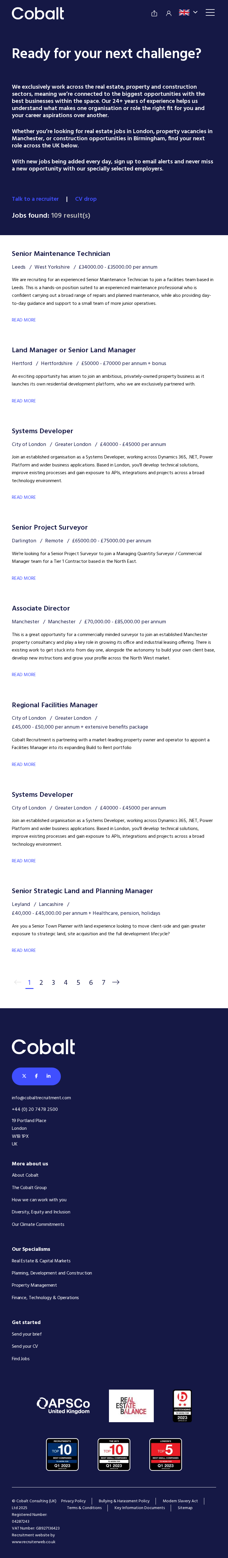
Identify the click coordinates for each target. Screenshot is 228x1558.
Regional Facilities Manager (55, 705)
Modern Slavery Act (180, 1501)
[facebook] (36, 1076)
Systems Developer (42, 431)
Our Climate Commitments (38, 1225)
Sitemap (185, 1508)
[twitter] (24, 1076)
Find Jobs (21, 1359)
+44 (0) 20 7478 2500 (35, 1109)
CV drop (86, 199)
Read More (24, 320)
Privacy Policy (73, 1501)
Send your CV (25, 1346)
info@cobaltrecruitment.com (41, 1098)
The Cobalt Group (29, 1188)
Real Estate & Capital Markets (41, 1261)
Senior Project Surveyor (50, 527)
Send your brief (27, 1334)
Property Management (34, 1285)
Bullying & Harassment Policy (124, 1501)
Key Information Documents (140, 1508)
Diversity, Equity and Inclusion (41, 1212)
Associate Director (41, 608)
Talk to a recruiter (36, 199)
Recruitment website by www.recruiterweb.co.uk (34, 1539)
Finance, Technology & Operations (45, 1298)
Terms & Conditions (84, 1508)
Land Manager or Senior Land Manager (74, 350)
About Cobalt (25, 1175)
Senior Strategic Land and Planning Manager (82, 891)
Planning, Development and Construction (52, 1273)
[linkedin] (48, 1076)
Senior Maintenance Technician (61, 254)
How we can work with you (39, 1200)
